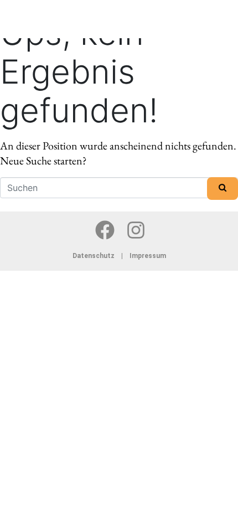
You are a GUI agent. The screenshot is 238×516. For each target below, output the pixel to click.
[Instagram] (136, 229)
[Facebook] (105, 229)
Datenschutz (96, 256)
